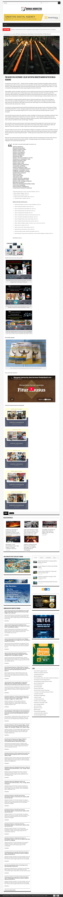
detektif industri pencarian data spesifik (13, 257)
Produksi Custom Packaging (40, 700)
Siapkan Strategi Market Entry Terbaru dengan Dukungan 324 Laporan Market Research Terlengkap (30, 547)
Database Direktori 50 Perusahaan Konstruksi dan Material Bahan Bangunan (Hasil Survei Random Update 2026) (17, 754)
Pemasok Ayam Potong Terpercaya (41, 690)
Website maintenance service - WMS (39, 895)
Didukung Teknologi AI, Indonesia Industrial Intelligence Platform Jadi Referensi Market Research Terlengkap (13, 532)
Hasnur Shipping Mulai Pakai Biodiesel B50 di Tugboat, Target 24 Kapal (26, 29)
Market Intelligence (38, 676)
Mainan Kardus (37, 709)
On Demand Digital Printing (40, 714)
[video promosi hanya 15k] (43, 637)
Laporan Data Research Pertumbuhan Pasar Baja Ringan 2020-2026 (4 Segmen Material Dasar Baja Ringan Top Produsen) (17, 612)
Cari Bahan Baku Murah (39, 699)
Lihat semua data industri (10, 890)
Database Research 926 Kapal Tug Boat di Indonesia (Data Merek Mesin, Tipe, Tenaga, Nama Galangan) (17, 782)
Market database (18, 146)
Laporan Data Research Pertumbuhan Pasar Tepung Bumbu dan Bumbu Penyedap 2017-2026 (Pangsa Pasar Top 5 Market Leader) (16, 654)
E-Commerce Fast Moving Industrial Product (43, 692)
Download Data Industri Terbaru (12, 608)
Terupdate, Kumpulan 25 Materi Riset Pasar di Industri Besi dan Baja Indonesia (48, 531)
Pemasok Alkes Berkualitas (39, 711)
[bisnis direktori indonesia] (43, 664)
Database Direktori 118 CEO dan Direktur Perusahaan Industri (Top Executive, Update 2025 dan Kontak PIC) (17, 811)
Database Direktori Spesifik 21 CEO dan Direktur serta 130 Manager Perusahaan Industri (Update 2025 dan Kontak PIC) (17, 878)
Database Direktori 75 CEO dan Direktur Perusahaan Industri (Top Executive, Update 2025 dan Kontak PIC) (17, 825)
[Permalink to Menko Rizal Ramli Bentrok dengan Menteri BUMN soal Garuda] (35, 562)
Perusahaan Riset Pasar (39, 674)
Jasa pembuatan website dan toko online (43, 681)
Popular (35, 557)
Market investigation (19, 152)
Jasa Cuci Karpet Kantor (39, 683)
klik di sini (37, 191)
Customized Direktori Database (22, 188)
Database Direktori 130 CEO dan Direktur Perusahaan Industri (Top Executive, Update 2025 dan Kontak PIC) (17, 796)
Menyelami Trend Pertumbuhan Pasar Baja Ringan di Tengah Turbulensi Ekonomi (12, 546)
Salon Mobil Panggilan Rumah (40, 670)
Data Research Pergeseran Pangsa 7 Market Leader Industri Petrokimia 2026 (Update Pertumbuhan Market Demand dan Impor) (15, 740)
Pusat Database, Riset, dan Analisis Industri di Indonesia (46, 677)
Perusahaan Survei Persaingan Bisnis (42, 679)
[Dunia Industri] (31, 10)
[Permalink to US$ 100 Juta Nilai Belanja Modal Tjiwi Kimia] (35, 584)
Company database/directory (21, 168)
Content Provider (37, 697)
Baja (14, 34)
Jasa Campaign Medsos (39, 704)
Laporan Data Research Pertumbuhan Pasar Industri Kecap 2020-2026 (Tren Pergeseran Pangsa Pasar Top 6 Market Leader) (17, 626)
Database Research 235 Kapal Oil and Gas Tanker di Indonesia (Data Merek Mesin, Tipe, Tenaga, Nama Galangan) (17, 768)
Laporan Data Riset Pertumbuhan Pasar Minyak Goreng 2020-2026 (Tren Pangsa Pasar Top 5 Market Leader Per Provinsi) (17, 640)
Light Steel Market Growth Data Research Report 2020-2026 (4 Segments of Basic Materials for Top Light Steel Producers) (31, 532)
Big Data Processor (38, 707)
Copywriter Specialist (38, 693)
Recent (41, 557)
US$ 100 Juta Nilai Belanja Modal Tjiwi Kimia (47, 581)
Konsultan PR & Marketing (39, 695)
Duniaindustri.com (32, 144)
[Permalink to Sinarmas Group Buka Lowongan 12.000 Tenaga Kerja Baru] (35, 578)
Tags (54, 557)
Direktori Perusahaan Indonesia (41, 672)
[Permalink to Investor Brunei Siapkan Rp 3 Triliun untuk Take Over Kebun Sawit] (35, 573)
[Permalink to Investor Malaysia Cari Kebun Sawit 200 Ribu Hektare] (35, 567)
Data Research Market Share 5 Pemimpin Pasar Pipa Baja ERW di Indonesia (16, 866)
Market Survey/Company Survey (23, 157)
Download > (7, 620)
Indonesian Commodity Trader (40, 702)
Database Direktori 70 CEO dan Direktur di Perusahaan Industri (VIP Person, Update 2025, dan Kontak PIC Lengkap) (17, 839)
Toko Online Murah (38, 685)
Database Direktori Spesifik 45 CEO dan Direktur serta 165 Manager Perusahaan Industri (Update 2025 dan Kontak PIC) (17, 853)
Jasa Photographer (38, 686)
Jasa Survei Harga (38, 706)
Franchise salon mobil (38, 688)
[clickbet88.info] (32, 20)
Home (10, 34)
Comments (48, 557)
